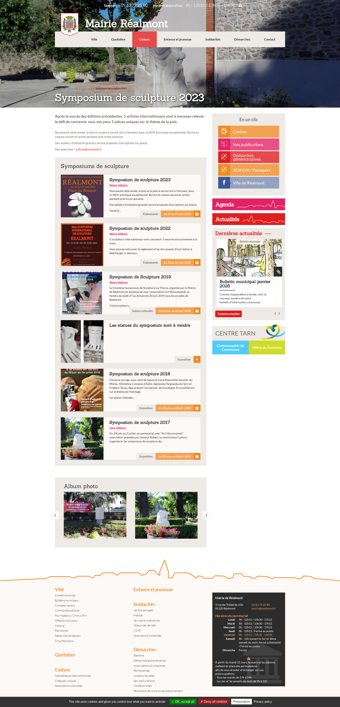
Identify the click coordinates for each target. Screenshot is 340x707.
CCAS (137, 630)
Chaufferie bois (64, 640)
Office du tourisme (66, 620)
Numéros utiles (143, 685)
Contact (269, 39)
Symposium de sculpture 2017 (130, 438)
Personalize (241, 701)
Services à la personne (147, 620)
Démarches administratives (150, 660)
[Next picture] (324, 54)
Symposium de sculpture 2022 (130, 244)
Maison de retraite (145, 625)
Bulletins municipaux (67, 600)
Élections (139, 655)
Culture (144, 39)
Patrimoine (61, 630)
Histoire (60, 625)
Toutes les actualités (228, 313)
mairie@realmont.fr (264, 608)
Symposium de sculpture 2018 (130, 390)
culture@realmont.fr (89, 149)
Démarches (242, 39)
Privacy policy (263, 701)
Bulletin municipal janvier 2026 (248, 273)
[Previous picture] (6, 54)
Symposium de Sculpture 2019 (130, 293)
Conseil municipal (65, 595)
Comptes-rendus (65, 605)
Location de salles (144, 675)
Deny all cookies (215, 701)
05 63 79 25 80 (134, 5)
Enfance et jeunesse (178, 39)
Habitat (138, 615)
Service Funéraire (144, 680)
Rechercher (281, 6)
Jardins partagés (143, 610)
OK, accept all (184, 701)
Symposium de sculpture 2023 (130, 196)
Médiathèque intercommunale (73, 675)
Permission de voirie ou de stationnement (158, 690)
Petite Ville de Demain (68, 635)
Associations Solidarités (147, 635)
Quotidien (118, 39)
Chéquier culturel (65, 680)
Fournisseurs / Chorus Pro (71, 615)
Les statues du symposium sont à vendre (130, 341)
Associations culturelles (68, 685)
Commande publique (67, 610)
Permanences (142, 670)
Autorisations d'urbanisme (149, 665)
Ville (94, 39)
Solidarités (212, 39)
